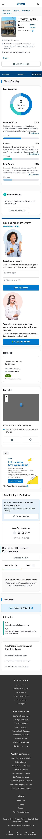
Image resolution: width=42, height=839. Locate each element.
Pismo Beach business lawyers (16, 655)
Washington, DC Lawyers (21, 731)
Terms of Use (7, 819)
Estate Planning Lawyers (21, 773)
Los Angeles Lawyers (21, 720)
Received (11, 565)
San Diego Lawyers (21, 746)
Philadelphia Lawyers (21, 735)
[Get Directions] (30, 440)
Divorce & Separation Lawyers (21, 781)
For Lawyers (21, 703)
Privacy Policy (20, 819)
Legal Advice (21, 692)
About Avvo (21, 801)
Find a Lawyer (21, 685)
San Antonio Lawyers (21, 742)
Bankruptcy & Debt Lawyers (21, 758)
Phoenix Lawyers (21, 738)
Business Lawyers (21, 762)
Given (30, 565)
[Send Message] (11, 440)
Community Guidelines (20, 822)
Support (21, 808)
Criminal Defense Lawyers (21, 766)
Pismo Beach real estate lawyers (16, 666)
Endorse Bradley (21, 558)
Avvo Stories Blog (21, 700)
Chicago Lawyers (21, 723)
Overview (6, 74)
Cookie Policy (33, 819)
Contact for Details (17, 210)
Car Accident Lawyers (21, 777)
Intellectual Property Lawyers (21, 784)
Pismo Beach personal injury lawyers (18, 661)
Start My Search (21, 287)
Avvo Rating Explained (21, 812)
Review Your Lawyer (21, 689)
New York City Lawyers (21, 716)
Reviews (21, 74)
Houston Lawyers (21, 727)
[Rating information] (32, 30)
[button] (21, 405)
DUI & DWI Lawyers (21, 769)
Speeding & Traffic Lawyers (21, 788)
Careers (21, 804)
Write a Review (33, 26)
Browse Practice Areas (21, 696)
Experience (36, 74)
